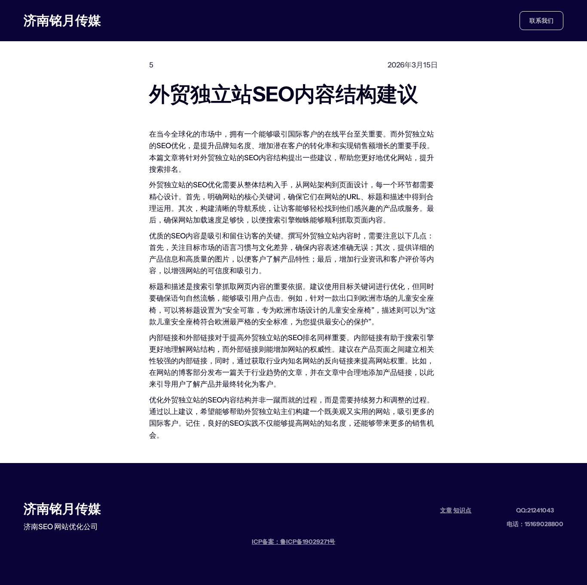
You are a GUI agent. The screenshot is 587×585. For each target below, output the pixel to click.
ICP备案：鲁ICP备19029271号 (293, 541)
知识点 (462, 510)
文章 (446, 510)
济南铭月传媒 (62, 20)
